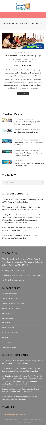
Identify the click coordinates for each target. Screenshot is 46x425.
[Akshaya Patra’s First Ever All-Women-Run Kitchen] (7, 141)
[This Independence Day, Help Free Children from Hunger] (7, 120)
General (5, 337)
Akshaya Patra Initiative (11, 299)
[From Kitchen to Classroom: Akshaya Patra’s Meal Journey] (7, 151)
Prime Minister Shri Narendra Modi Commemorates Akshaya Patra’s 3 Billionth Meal (22, 220)
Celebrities (6, 313)
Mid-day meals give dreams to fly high (23, 56)
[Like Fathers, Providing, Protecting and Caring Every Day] (7, 161)
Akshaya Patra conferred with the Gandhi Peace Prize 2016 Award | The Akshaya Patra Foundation (22, 216)
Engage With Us (21, 160)
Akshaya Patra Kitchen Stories (27, 129)
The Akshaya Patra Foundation (24, 59)
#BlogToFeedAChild (9, 294)
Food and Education (24, 52)
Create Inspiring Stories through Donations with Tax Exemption (21, 208)
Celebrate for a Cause (24, 119)
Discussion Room (8, 323)
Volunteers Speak (9, 347)
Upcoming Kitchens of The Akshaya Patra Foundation (22, 200)
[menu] (3, 15)
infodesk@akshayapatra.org (15, 280)
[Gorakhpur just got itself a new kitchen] (7, 130)
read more (23, 93)
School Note (7, 342)
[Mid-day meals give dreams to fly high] (23, 41)
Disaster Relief (8, 318)
